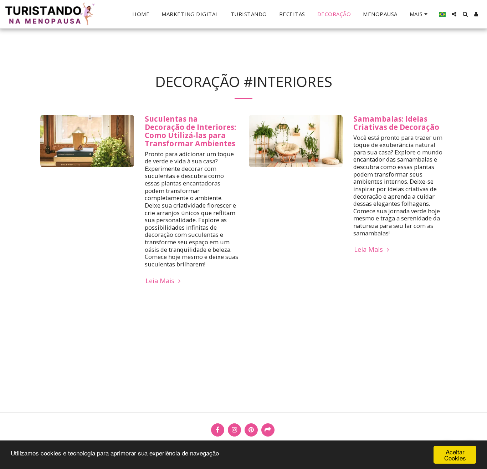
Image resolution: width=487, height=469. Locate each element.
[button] (454, 14)
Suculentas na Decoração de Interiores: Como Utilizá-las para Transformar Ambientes (190, 131)
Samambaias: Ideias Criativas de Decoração (396, 123)
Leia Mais (160, 281)
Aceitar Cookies (455, 454)
